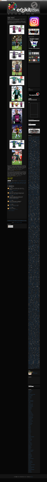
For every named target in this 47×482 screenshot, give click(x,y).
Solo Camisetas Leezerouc (32, 464)
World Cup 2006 (30, 363)
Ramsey (32, 307)
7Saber (34, 140)
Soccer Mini (30, 463)
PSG (38, 304)
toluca (38, 338)
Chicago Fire (37, 178)
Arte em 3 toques (31, 395)
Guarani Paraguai (35, 237)
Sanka (29, 319)
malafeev (31, 270)
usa (32, 348)
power (37, 303)
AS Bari (38, 152)
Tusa (38, 341)
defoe (34, 204)
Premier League (33, 304)
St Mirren (29, 331)
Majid (29, 270)
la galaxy (32, 260)
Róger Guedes (38, 314)
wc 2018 (32, 355)
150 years (29, 136)
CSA (36, 200)
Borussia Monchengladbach (35, 165)
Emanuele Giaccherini (35, 211)
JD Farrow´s (37, 251)
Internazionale (30, 246)
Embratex (38, 211)
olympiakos (35, 291)
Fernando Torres (37, 222)
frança (37, 228)
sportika (38, 329)
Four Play (35, 228)
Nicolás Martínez (37, 285)
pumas (29, 305)
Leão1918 (35, 262)
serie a (30, 324)
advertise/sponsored (30, 142)
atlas (38, 154)
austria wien (35, 158)
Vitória (32, 352)
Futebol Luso (30, 422)
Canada (32, 173)
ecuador (34, 209)
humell (38, 241)
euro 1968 (29, 217)
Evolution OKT (30, 412)
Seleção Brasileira (37, 322)
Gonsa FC (30, 429)
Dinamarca (35, 207)
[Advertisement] (17, 215)
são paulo (34, 321)
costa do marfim (30, 198)
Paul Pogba (33, 298)
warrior (36, 353)
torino (33, 339)
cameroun (36, 171)
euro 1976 (35, 217)
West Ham (30, 356)
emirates (29, 212)
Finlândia (29, 226)
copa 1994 (24, 182)
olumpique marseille (30, 291)
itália (30, 248)
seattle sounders (30, 322)
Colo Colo (38, 181)
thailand (38, 336)
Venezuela (36, 350)
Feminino (29, 222)
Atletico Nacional (37, 156)
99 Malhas (37, 140)
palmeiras (37, 295)
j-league (33, 249)
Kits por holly (30, 440)
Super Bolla (30, 333)
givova (31, 234)
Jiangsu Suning (37, 252)
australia (34, 157)
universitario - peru (37, 347)
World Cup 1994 (36, 362)
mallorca (38, 270)
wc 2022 (36, 355)
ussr (34, 348)
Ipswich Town (34, 246)
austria (29, 158)
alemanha (12, 182)
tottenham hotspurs (36, 340)
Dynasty (31, 209)
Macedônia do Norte (37, 269)
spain (20, 183)
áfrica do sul (38, 142)
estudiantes (30, 216)
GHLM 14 (30, 428)
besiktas (38, 162)
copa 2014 (30, 188)
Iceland (33, 242)
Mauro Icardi (30, 275)
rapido (37, 307)
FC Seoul (38, 221)
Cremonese (34, 199)
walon (33, 353)
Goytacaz (34, 235)
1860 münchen (32, 136)
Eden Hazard (37, 209)
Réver (36, 311)
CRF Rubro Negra (31, 405)
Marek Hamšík (32, 274)
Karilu (35, 257)
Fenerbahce (32, 222)
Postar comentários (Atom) (18, 222)
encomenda (35, 212)
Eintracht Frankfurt (35, 210)
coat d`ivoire (32, 181)
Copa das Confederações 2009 (32, 194)
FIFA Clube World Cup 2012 (32, 224)
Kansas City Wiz (32, 256)
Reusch (34, 311)
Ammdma (38, 147)
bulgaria (31, 169)
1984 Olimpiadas (37, 136)
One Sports (34, 293)
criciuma (37, 199)
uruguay (29, 348)
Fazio (31, 221)
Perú (33, 300)
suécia (22, 183)
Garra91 (34, 231)
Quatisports (30, 453)
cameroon (33, 171)
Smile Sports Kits (30, 462)
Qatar (35, 305)
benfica (32, 162)
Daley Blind (31, 202)
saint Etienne (33, 317)
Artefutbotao (30, 396)
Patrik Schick (30, 298)
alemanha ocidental (16, 182)
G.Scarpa (34, 230)
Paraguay (37, 296)
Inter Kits (30, 434)
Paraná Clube (30, 297)
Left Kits (29, 441)
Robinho (30, 314)
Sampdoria (36, 318)
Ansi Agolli (29, 149)
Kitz (33, 258)
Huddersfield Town (30, 241)
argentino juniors (37, 151)
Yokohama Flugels (30, 365)
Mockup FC (30, 446)
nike (35, 286)
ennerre (35, 213)
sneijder (32, 326)
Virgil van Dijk (33, 351)
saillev (30, 317)
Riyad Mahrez (37, 313)
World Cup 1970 (36, 360)
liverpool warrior (37, 265)
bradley (38, 166)
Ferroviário (29, 223)
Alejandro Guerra (37, 144)
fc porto (35, 221)
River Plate (33, 313)
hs (38, 240)
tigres (29, 338)
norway (29, 288)
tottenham (32, 340)
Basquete (38, 159)
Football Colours (30, 418)
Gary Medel (37, 231)
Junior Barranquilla (30, 255)
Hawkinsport (30, 239)
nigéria (32, 286)
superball (34, 333)
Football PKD (30, 419)
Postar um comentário (11, 210)
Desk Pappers (30, 407)
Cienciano (37, 180)
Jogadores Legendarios (31, 436)
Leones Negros (30, 263)
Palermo (31, 295)
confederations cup (35, 183)
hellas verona (33, 239)
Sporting (29, 330)
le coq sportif (36, 261)
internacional (31, 245)
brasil (29, 167)
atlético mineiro (32, 156)
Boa (38, 163)
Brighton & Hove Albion (34, 168)
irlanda (18, 183)
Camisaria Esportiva (31, 401)
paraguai (33, 296)
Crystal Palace (34, 200)
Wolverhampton (36, 357)
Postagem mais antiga (23, 220)
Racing (36, 306)
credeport (31, 199)
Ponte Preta (35, 302)
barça (29, 159)
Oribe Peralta (37, 293)
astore (35, 153)
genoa (32, 232)
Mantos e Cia (30, 445)
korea (29, 259)
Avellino (38, 158)
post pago (35, 303)
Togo (36, 338)
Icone (35, 242)
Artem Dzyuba (32, 152)
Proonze (37, 304)
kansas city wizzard (37, 256)
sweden (25, 183)
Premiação (30, 304)
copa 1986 (34, 186)
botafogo (33, 166)
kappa (32, 257)
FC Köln (33, 221)
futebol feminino (30, 230)
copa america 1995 (31, 190)
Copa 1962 (32, 185)
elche (31, 211)
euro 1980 (38, 217)
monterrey (35, 279)
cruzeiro (30, 200)
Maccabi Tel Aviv (32, 269)
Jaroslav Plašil (33, 251)
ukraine (35, 343)
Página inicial (17, 220)
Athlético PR (30, 154)
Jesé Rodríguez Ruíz (33, 252)
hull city (36, 241)
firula (38, 226)
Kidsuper (29, 258)
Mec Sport (38, 275)
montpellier (38, 279)
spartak (38, 328)
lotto (29, 267)
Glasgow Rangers (37, 234)
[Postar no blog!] (8, 180)
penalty (30, 299)
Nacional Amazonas (33, 280)
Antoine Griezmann (37, 149)
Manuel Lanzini (37, 272)
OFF (31, 290)
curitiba (38, 201)
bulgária (34, 169)
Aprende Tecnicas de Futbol (32, 394)
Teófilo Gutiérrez (30, 336)
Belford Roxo (34, 161)
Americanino (34, 147)
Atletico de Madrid (31, 155)
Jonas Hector (38, 253)
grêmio (35, 236)
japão (30, 251)
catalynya (29, 175)
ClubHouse (30, 181)
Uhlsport (32, 343)
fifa (34, 223)
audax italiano (30, 157)
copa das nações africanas (34, 195)
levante (34, 263)
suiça (35, 332)
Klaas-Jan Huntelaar (36, 258)
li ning (30, 264)
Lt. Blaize (33, 267)
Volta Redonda (37, 352)
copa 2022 (38, 188)
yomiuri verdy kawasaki (35, 365)
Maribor (35, 274)
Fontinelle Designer (31, 417)
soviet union (30, 328)
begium (31, 161)
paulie (35, 298)
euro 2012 (33, 219)
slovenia (29, 326)
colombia (30, 182)
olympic (37, 291)
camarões (30, 171)
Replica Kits (30, 457)
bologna (29, 164)
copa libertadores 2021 (36, 196)
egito (29, 210)
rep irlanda (31, 310)
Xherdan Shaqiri (37, 364)
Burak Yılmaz (37, 170)
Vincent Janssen (30, 351)
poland (35, 301)
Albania (32, 144)
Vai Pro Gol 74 (30, 468)
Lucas (10, 187)
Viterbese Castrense (37, 351)
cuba (31, 201)
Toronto (36, 339)
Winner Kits (30, 470)
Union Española (30, 345)
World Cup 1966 (31, 360)
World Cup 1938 (30, 359)
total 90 (38, 339)
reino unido (38, 309)
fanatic (29, 221)
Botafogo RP (36, 166)
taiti (36, 334)
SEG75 (34, 322)
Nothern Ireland (36, 288)
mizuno (37, 277)
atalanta (38, 153)
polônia (32, 302)
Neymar (31, 285)
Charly (31, 178)
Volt (34, 352)
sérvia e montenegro (35, 324)
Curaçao (36, 201)
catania (31, 175)
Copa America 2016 (34, 191)
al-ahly (29, 144)
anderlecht (30, 148)
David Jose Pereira (31, 406)
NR (36, 289)
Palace (29, 295)
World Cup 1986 (36, 361)
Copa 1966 (36, 185)
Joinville (32, 253)
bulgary (37, 169)
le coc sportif (31, 261)
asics (29, 153)
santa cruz (32, 319)
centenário (34, 176)
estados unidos (30, 215)
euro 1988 (33, 218)
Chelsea (34, 178)
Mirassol (32, 277)
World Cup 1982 (31, 361)
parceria (33, 297)
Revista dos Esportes (31, 458)
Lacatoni (38, 260)
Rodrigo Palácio (33, 314)
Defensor (32, 204)
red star (32, 309)
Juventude (34, 255)
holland (33, 240)
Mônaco (32, 279)
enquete (38, 213)
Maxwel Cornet (33, 275)
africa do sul (34, 142)
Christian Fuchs (30, 180)
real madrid (38, 308)
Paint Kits (30, 452)
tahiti (32, 334)
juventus (37, 255)
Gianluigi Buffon (30, 233)
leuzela (32, 263)
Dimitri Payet (32, 207)
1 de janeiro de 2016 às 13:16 (13, 190)
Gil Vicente (36, 233)
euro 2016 (37, 219)
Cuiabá (33, 201)
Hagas (29, 238)
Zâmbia (29, 367)
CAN (29, 173)
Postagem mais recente (11, 220)
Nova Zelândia (30, 289)
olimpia (38, 290)
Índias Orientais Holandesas (36, 244)
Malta (34, 271)
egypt (31, 210)
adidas (32, 141)
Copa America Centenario (34, 192)
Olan (33, 290)
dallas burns (34, 202)
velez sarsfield (30, 350)
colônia (38, 182)
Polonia (29, 302)
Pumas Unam (32, 305)
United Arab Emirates (37, 345)
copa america (35, 189)
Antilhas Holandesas (33, 149)
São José (32, 321)
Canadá (35, 173)
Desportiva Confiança (37, 206)
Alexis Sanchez (30, 146)
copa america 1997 (35, 190)
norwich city (32, 288)
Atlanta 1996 (36, 154)
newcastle (37, 284)
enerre (29, 213)
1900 (35, 136)
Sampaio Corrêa (32, 318)
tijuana (35, 338)
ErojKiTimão (30, 411)
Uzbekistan (38, 348)
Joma (35, 253)
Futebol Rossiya (30, 423)
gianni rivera (34, 233)
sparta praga (36, 328)
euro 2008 (30, 219)
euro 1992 (37, 218)
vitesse (29, 352)
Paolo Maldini (30, 296)
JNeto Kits (30, 435)
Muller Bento (30, 447)
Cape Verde (37, 173)
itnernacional (35, 248)
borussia (35, 164)
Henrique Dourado (37, 239)
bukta (29, 169)
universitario (32, 347)
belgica (37, 161)
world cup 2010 (35, 363)
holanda (30, 240)
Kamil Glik (29, 256)
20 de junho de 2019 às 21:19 (13, 209)
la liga (34, 260)
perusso (38, 300)
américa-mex (30, 147)
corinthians (34, 197)
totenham (29, 340)
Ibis (31, 242)
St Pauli (32, 331)
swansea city (37, 333)
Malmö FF (29, 271)
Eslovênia (38, 214)
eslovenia (36, 214)
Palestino (34, 295)
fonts (33, 227)
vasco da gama (33, 349)
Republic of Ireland (37, 310)
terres (33, 336)
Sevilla (38, 324)
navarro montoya (35, 282)
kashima (38, 257)
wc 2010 (29, 355)
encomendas (37, 212)
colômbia (34, 182)
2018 (32, 139)
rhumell (38, 311)
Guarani (32, 237)
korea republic (32, 259)
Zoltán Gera (30, 368)
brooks (38, 168)
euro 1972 (32, 217)
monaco (29, 279)
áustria (32, 158)
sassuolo (38, 321)
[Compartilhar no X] (9, 180)
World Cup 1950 (35, 359)
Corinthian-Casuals (31, 197)
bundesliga (29, 170)
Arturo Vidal (36, 152)
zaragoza (32, 367)
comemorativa (30, 183)
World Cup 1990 (31, 362)
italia (38, 247)
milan (30, 277)
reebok (34, 309)
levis (38, 263)
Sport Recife (34, 329)
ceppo (29, 177)
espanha (9, 183)
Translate (34, 125)
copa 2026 (31, 189)
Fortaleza (32, 228)
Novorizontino (34, 289)
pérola (29, 300)
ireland (15, 183)
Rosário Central (33, 316)
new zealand (34, 284)
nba (38, 282)
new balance (30, 283)
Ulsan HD (38, 343)
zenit (35, 367)
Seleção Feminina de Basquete (33, 323)
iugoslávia (38, 248)
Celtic (31, 176)
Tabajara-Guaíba (30, 334)
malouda (32, 271)
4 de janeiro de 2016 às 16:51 (13, 194)
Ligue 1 (35, 264)
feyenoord (32, 223)
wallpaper (31, 353)
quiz (33, 306)
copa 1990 (38, 186)
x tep (34, 364)
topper (31, 339)
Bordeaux (32, 164)
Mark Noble (38, 274)
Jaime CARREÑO (31, 250)
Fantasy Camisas (31, 413)
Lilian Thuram (38, 264)
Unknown (10, 200)
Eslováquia (33, 214)
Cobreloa (35, 181)
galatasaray (37, 230)
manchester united (32, 272)
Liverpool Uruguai (33, 265)
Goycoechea (32, 235)
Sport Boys (30, 329)
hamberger (34, 238)
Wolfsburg (33, 357)
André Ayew (33, 148)
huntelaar (29, 242)
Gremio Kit (30, 430)
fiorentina (35, 226)
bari (35, 159)
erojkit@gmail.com (16, 170)
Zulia (32, 368)
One (31, 293)
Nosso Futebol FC (31, 451)
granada (37, 235)
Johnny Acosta (30, 253)
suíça (38, 332)
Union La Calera (33, 345)
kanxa (29, 257)
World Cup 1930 (32, 358)
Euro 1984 (30, 218)
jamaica (36, 250)
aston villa (32, 153)
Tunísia (31, 341)
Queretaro (32, 306)
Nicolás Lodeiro (34, 285)
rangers (34, 307)
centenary (38, 176)
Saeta (29, 317)
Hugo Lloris (34, 241)
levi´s (36, 263)
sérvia (32, 324)
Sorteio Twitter (37, 326)
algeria (34, 146)
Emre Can (32, 212)
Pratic (38, 303)
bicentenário (31, 163)
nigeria (30, 286)
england (32, 213)
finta (31, 226)
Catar (33, 175)
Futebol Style (30, 424)
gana (29, 231)
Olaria (35, 290)
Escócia (29, 214)
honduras (36, 240)
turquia (36, 341)
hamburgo (37, 238)
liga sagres (33, 264)
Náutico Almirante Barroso (31, 282)
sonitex (34, 326)
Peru (31, 300)
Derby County (32, 206)
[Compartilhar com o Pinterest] (10, 180)
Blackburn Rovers (35, 163)
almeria (38, 146)
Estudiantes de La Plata (35, 216)
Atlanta (33, 154)
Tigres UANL (32, 338)
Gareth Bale (31, 231)
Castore (35, 174)
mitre (34, 277)
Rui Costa (38, 316)
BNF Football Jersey (31, 400)
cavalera (36, 175)
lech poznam (37, 262)
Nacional (29, 280)
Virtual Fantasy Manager (31, 469)
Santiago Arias (35, 319)
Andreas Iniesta (36, 148)
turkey (34, 341)
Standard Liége (35, 331)
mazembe (36, 275)
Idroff (37, 242)
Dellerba (37, 204)
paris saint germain (37, 297)
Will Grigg (30, 357)
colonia (36, 182)
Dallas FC (37, 202)
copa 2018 (34, 188)
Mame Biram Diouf (37, 271)
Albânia (34, 144)
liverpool (29, 265)
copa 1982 (30, 186)
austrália (37, 157)
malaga (34, 270)
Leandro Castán (31, 262)
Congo (38, 183)
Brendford (30, 168)
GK (32, 234)
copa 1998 (35, 187)
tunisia (29, 341)
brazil (38, 167)
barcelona (32, 159)
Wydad (32, 364)
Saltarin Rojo (36, 317)
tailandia (34, 334)
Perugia (35, 300)
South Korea (30, 327)
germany (11, 183)
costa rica (35, 198)
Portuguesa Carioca (31, 303)
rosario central (30, 316)
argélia (30, 151)
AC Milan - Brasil (30, 390)
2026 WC (32, 140)
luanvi (35, 267)
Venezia (33, 350)
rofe (35, 314)
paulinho (38, 298)
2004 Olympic (33, 138)
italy (32, 248)
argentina (21, 182)
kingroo (31, 258)
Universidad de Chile (33, 346)
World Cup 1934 (36, 358)
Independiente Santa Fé (31, 244)
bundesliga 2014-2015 (33, 170)
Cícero (34, 180)
